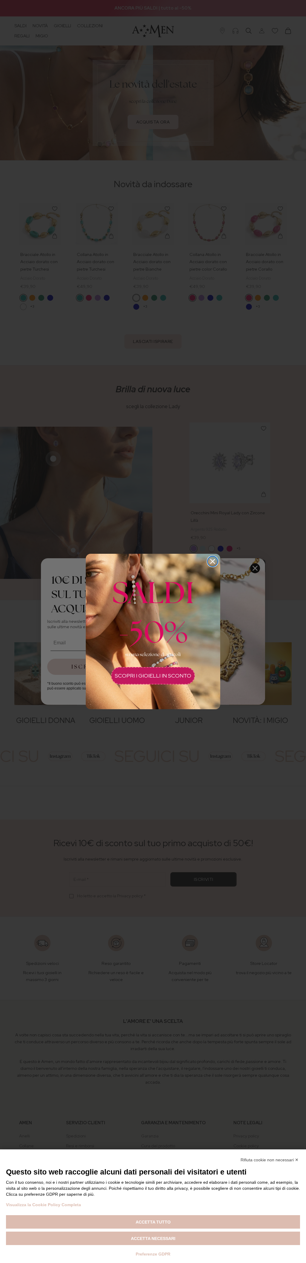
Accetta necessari (153, 1238)
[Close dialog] (212, 561)
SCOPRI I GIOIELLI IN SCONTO (153, 675)
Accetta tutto (153, 1222)
